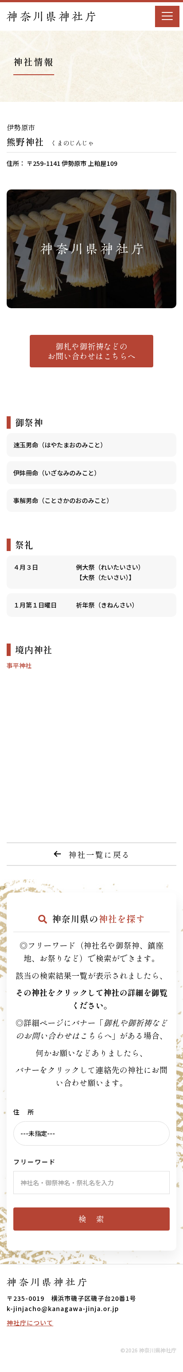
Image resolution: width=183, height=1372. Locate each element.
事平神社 (19, 665)
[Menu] (167, 16)
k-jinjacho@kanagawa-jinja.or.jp (63, 1308)
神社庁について (30, 1322)
